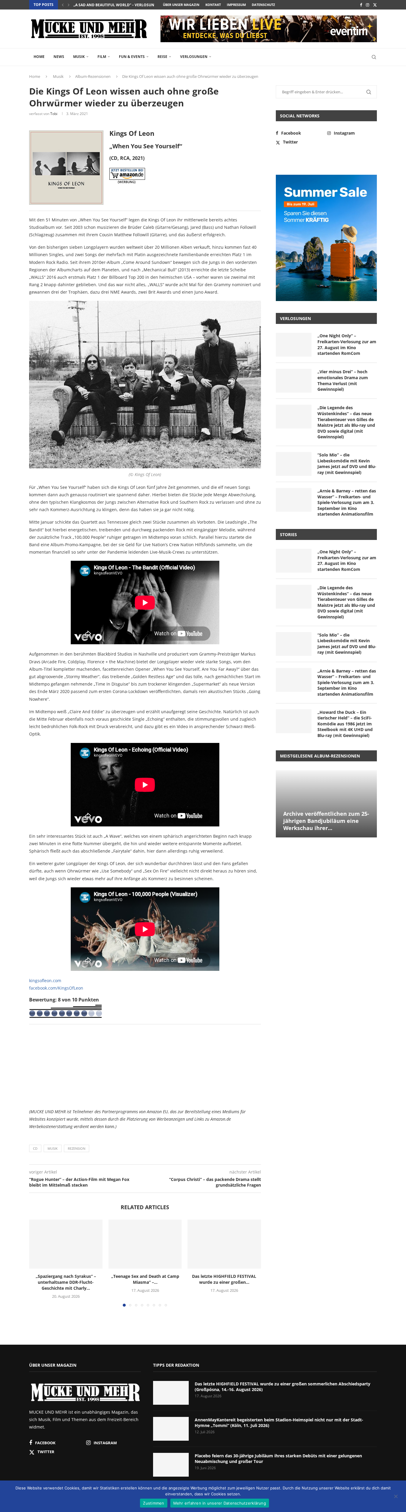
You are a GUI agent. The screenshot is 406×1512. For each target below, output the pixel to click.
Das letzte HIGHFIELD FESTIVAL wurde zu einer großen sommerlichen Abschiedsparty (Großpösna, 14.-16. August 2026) (282, 1387)
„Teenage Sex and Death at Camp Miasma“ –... (145, 1279)
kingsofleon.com (45, 980)
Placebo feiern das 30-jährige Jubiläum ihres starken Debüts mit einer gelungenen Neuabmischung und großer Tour (278, 1458)
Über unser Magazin (181, 4)
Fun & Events (132, 56)
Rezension (76, 1148)
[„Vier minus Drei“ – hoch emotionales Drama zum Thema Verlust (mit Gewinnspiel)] (293, 381)
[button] (62, 5)
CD (35, 1148)
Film (101, 56)
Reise (162, 56)
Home (39, 56)
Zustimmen (153, 1503)
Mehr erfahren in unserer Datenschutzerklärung (219, 1503)
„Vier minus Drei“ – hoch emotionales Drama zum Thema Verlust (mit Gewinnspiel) (342, 380)
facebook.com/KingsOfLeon (56, 988)
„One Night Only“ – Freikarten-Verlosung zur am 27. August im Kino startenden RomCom (346, 344)
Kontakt (213, 4)
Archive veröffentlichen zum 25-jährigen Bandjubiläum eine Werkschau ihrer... (326, 821)
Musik (79, 56)
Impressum (236, 4)
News (58, 56)
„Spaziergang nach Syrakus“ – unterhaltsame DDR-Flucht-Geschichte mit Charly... (66, 1282)
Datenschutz (263, 4)
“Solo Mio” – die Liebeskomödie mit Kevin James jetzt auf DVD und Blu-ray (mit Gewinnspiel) (346, 463)
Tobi (53, 113)
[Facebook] (361, 5)
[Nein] (396, 1496)
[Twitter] (375, 5)
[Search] (374, 57)
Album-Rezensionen (93, 76)
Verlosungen (193, 56)
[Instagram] (367, 5)
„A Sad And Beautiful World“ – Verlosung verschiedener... (131, 4)
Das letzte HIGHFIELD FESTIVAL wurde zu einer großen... (224, 1279)
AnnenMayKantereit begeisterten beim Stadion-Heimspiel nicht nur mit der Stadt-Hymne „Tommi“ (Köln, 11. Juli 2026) (279, 1422)
